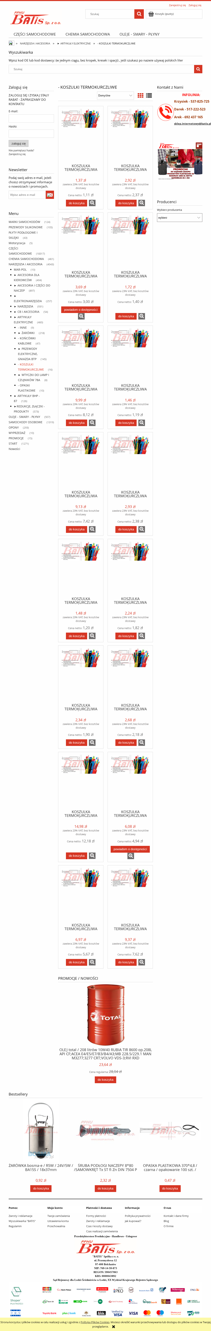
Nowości (14, 449)
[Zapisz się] (50, 195)
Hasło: (13, 126)
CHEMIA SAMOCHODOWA (26, 259)
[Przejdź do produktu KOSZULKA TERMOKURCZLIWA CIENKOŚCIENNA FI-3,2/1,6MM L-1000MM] (130, 354)
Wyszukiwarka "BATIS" (22, 1221)
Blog (166, 1221)
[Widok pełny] (149, 95)
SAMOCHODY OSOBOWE (25, 422)
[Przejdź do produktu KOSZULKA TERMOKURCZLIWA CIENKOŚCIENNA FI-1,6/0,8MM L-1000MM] (81, 134)
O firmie (168, 1226)
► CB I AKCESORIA (26, 312)
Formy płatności (96, 1216)
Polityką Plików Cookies (95, 1322)
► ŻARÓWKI (26, 333)
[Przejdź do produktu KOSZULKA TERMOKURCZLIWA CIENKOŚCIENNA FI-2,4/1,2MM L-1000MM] (130, 241)
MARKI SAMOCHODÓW (24, 222)
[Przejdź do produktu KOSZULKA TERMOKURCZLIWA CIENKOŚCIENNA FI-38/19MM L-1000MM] (81, 460)
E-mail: (13, 111)
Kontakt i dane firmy (176, 1216)
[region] (179, 162)
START (13, 443)
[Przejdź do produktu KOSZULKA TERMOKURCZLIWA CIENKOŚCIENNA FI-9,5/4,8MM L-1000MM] (130, 674)
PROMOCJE (16, 438)
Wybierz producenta (169, 209)
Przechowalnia (56, 1226)
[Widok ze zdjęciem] (140, 95)
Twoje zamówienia (58, 1216)
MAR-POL (20, 269)
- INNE (22, 327)
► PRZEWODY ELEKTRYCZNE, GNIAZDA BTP (28, 354)
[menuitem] (35, 34)
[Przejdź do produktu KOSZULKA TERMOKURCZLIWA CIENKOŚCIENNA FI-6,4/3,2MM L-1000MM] (130, 567)
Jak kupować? (133, 1221)
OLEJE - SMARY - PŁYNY (24, 417)
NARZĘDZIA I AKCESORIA (25, 264)
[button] (92, 203)
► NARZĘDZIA (23, 306)
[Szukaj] (139, 14)
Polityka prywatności (137, 1216)
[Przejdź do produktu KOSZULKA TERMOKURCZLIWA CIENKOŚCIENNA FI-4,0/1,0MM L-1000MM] (130, 460)
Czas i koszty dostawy (99, 1226)
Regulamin (15, 1226)
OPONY (14, 427)
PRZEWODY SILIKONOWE (26, 227)
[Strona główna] (35, 16)
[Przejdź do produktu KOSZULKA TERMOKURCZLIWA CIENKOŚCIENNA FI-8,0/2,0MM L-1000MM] (81, 674)
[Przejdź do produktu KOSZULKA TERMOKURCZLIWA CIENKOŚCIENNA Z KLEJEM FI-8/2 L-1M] (130, 893)
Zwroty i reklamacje (20, 1216)
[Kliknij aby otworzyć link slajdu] (179, 162)
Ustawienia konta (58, 1221)
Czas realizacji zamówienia (102, 1231)
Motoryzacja (17, 243)
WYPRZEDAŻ (17, 433)
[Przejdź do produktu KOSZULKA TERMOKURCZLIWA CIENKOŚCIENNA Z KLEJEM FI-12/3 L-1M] (81, 780)
